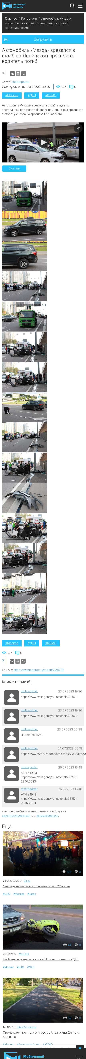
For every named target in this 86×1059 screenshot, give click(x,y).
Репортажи (29, 19)
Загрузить (43, 39)
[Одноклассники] (18, 73)
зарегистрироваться (16, 815)
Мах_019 (24, 954)
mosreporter (29, 767)
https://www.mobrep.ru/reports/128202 (39, 670)
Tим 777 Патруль (26, 1027)
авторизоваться (47, 815)
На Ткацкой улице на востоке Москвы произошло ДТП (41, 959)
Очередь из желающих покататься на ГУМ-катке (36, 886)
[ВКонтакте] (12, 73)
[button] (43, 142)
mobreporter (20, 82)
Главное (11, 19)
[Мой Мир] (23, 73)
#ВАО (20, 967)
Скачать (14, 168)
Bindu (27, 881)
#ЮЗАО (50, 95)
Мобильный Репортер (13, 6)
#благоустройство (28, 1044)
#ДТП (32, 95)
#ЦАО (6, 894)
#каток (31, 894)
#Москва (11, 95)
